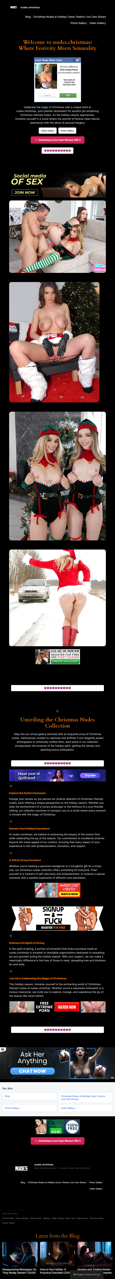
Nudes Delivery (22, 1218)
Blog (28, 16)
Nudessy (46, 1218)
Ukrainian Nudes (97, 1218)
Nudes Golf (70, 1218)
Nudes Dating (58, 1218)
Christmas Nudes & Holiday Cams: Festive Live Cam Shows (69, 16)
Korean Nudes (8, 1223)
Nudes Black (35, 1218)
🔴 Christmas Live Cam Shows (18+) (58, 139)
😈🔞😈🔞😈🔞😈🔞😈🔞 (57, 150)
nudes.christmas (30, 7)
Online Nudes (8, 1218)
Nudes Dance (82, 1218)
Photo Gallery (79, 23)
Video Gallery (97, 23)
